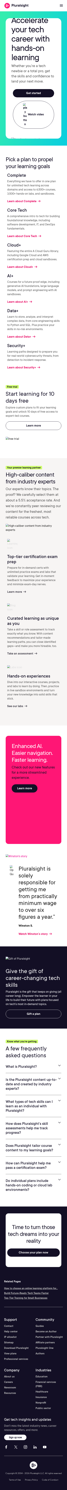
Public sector (43, 1408)
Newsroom (10, 1387)
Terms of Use (15, 1479)
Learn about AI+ (18, 301)
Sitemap (9, 1342)
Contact (8, 1326)
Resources (10, 1393)
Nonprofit (41, 1402)
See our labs (15, 706)
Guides (40, 1326)
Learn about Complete (22, 201)
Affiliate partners (45, 1342)
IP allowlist (10, 1337)
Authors (40, 1353)
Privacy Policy (31, 1479)
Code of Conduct (50, 1479)
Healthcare (42, 1391)
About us (9, 1376)
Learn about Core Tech (22, 236)
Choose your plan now (33, 1252)
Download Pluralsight (16, 1348)
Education (41, 1376)
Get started (33, 93)
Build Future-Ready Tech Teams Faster (26, 1293)
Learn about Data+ (19, 336)
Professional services (16, 1359)
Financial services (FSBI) (46, 1384)
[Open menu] (61, 6)
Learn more (33, 425)
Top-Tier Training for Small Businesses (25, 1298)
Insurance (41, 1397)
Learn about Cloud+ (20, 267)
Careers (8, 1382)
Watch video (35, 114)
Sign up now (15, 1437)
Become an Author (46, 1331)
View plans (10, 1353)
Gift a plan (33, 1014)
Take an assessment (20, 653)
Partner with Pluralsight (49, 1337)
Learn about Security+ (22, 367)
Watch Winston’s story (33, 934)
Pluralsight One (44, 1348)
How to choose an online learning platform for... (31, 1288)
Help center (11, 1331)
